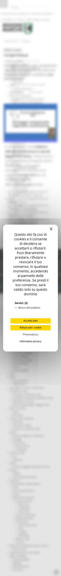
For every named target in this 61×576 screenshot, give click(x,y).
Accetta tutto (30, 320)
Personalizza (30, 334)
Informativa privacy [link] (30, 341)
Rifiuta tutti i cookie (30, 327)
